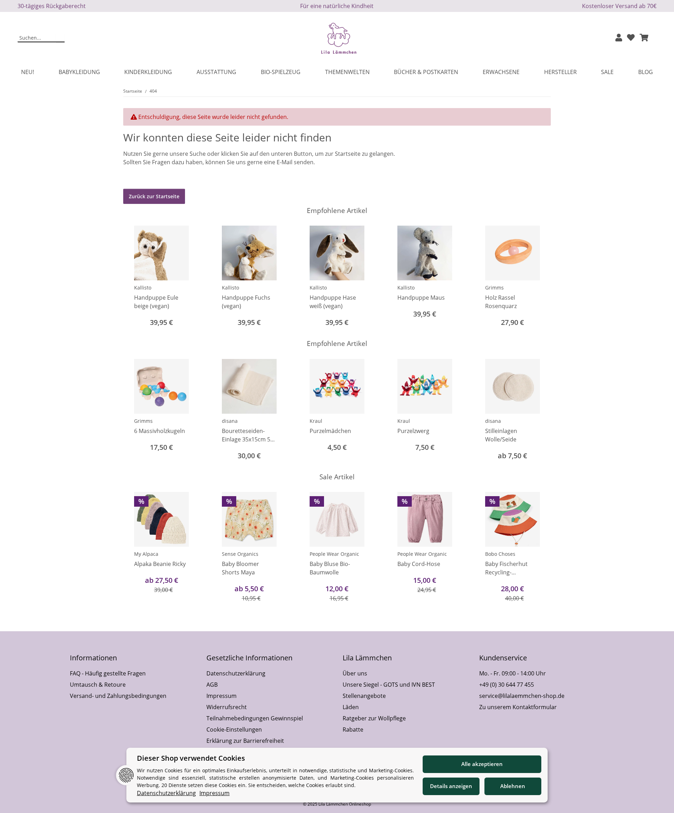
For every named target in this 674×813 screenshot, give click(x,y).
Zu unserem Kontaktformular (518, 707)
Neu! (27, 72)
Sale (607, 72)
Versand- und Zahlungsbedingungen (118, 696)
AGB (212, 684)
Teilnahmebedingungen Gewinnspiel (254, 718)
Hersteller (560, 72)
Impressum (221, 696)
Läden (351, 707)
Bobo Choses (500, 554)
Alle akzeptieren (482, 763)
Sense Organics (240, 554)
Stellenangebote (364, 696)
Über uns (355, 673)
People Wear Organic (334, 554)
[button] (619, 38)
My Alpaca (146, 554)
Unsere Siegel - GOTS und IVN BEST (389, 684)
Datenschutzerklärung (235, 673)
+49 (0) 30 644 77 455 (506, 684)
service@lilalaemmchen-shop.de (521, 696)
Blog (645, 72)
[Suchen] (60, 38)
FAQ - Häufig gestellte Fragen (108, 673)
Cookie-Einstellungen (234, 729)
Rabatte (353, 729)
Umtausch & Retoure (98, 684)
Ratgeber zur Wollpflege (374, 718)
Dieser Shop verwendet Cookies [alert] (191, 758)
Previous (135, 277)
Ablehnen (512, 785)
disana (230, 421)
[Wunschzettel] (631, 38)
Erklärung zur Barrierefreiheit (245, 741)
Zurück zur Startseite (154, 196)
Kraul (316, 421)
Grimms (494, 287)
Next (539, 277)
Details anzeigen (451, 785)
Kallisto (142, 287)
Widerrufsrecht (226, 707)
